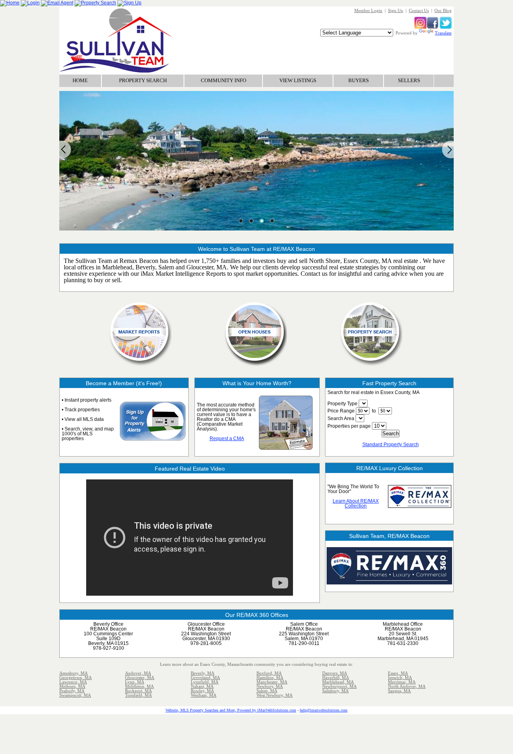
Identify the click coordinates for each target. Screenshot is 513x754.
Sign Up (395, 10)
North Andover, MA (407, 686)
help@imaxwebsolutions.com (323, 710)
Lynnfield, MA (204, 681)
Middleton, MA (139, 686)
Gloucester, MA (139, 677)
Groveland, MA (205, 677)
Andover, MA (138, 673)
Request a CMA (227, 438)
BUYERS (358, 80)
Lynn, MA (134, 681)
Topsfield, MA (138, 695)
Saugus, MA (399, 690)
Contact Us (419, 10)
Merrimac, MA (402, 681)
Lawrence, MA (73, 681)
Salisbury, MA (335, 690)
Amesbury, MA (73, 673)
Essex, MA (398, 673)
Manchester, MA (271, 681)
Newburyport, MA (339, 686)
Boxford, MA (269, 673)
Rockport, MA (138, 690)
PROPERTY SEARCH (143, 80)
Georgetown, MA (75, 677)
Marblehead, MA (338, 681)
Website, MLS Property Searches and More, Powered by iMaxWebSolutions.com (231, 710)
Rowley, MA (202, 690)
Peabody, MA (72, 690)
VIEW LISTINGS (297, 80)
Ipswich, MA (400, 677)
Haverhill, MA (335, 677)
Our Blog (443, 10)
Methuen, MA (72, 686)
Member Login (368, 10)
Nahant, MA (202, 686)
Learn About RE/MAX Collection (356, 503)
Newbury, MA (269, 686)
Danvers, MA (334, 673)
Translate (443, 32)
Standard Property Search (390, 444)
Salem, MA (266, 690)
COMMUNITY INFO (223, 80)
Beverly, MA (202, 673)
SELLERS (409, 80)
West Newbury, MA (274, 695)
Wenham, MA (203, 695)
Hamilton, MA (269, 677)
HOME (80, 80)
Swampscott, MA (75, 695)
